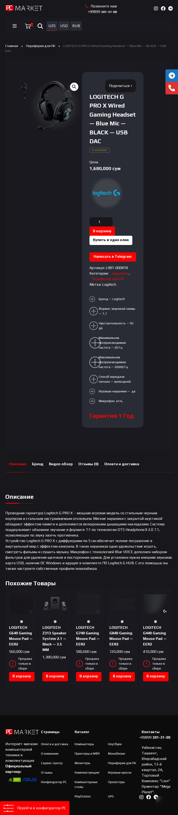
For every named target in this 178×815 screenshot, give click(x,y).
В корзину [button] (22, 676)
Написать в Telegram (113, 256)
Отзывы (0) (88, 464)
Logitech (109, 284)
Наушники (120, 273)
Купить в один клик (111, 240)
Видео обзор (61, 464)
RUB (76, 26)
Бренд (37, 464)
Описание (17, 464)
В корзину (102, 231)
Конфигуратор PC (54, 782)
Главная (11, 46)
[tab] (17, 464)
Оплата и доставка (121, 464)
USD (64, 26)
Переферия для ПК (40, 46)
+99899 (102, 11)
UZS (52, 26)
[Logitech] (106, 193)
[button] (74, 87)
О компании (49, 753)
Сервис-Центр (52, 763)
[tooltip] (171, 75)
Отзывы (46, 772)
